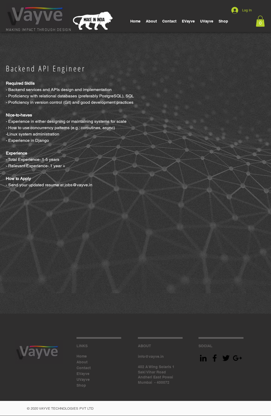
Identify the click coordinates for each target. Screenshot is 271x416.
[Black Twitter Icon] (226, 358)
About (82, 362)
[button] (260, 21)
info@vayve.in (151, 356)
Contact (83, 368)
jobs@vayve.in (78, 184)
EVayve (82, 374)
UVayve (83, 379)
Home (81, 356)
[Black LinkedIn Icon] (203, 358)
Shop (81, 385)
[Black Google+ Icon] (237, 358)
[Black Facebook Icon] (214, 358)
